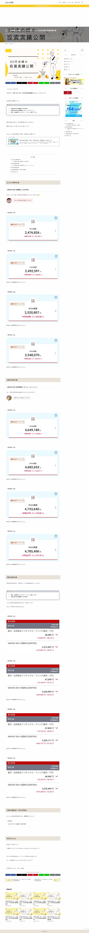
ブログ (67, 64)
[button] (10, 83)
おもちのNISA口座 (16, 159)
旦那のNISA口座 (15, 163)
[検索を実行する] (82, 50)
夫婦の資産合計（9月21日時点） (19, 169)
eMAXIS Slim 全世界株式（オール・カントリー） (24, 165)
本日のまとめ (15, 172)
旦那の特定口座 (15, 167)
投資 (18, 868)
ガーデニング (68, 61)
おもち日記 (9, 2)
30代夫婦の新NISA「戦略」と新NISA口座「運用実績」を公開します (35, 140)
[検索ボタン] (82, 2)
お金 (15, 868)
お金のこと (9, 33)
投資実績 (22, 868)
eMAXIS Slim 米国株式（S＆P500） (21, 161)
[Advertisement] (44, 17)
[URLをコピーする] (55, 83)
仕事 (67, 67)
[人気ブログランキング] (74, 84)
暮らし (67, 69)
